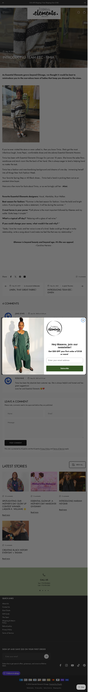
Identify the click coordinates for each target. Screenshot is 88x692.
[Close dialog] (82, 320)
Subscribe (64, 368)
